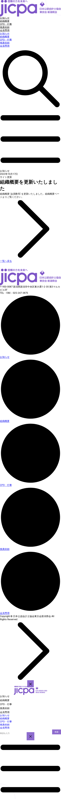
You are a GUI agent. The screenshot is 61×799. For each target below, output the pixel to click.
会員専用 (4, 30)
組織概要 (4, 21)
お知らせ (4, 18)
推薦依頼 (4, 27)
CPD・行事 (6, 24)
